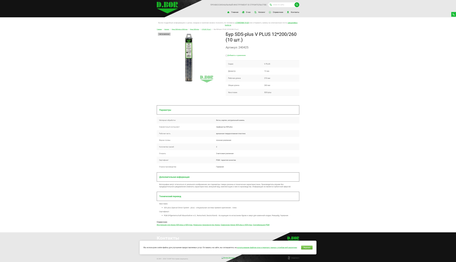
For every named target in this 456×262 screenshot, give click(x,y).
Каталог (166, 29)
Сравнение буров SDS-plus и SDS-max (236, 225)
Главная (159, 29)
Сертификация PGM (261, 225)
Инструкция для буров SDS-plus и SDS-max (174, 225)
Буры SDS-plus (194, 29)
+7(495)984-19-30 (242, 23)
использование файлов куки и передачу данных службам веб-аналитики (267, 247)
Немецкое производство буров (206, 225)
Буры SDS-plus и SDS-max (180, 29)
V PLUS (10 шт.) (206, 29)
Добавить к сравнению (236, 55)
